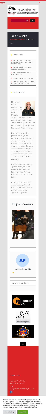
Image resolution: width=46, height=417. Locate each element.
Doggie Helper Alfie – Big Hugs (23, 78)
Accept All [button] (22, 412)
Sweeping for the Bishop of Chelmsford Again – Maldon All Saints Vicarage (21, 62)
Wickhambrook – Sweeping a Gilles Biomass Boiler (21, 68)
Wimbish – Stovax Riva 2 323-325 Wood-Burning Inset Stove (22, 82)
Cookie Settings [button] (9, 412)
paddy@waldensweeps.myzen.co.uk (22, 389)
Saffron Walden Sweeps (17, 39)
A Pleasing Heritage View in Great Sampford (21, 73)
